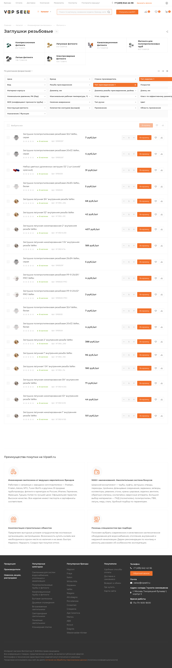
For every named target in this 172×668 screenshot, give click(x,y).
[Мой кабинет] (167, 3)
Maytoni (70, 569)
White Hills (72, 581)
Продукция (10, 564)
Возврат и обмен (112, 583)
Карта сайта (110, 591)
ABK (69, 621)
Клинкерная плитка (42, 627)
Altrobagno (72, 597)
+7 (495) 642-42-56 (124, 3)
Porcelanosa (72, 601)
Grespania (71, 609)
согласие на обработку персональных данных (66, 660)
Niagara (70, 593)
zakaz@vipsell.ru (142, 583)
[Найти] (108, 12)
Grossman (71, 605)
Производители (12, 569)
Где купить (109, 587)
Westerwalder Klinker (77, 633)
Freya (69, 573)
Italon (69, 577)
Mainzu (70, 617)
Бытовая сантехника (42, 598)
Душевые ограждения (43, 602)
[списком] (163, 71)
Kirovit (70, 625)
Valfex (69, 589)
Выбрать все (17, 125)
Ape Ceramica (73, 613)
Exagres (70, 629)
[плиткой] (159, 71)
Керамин (71, 585)
